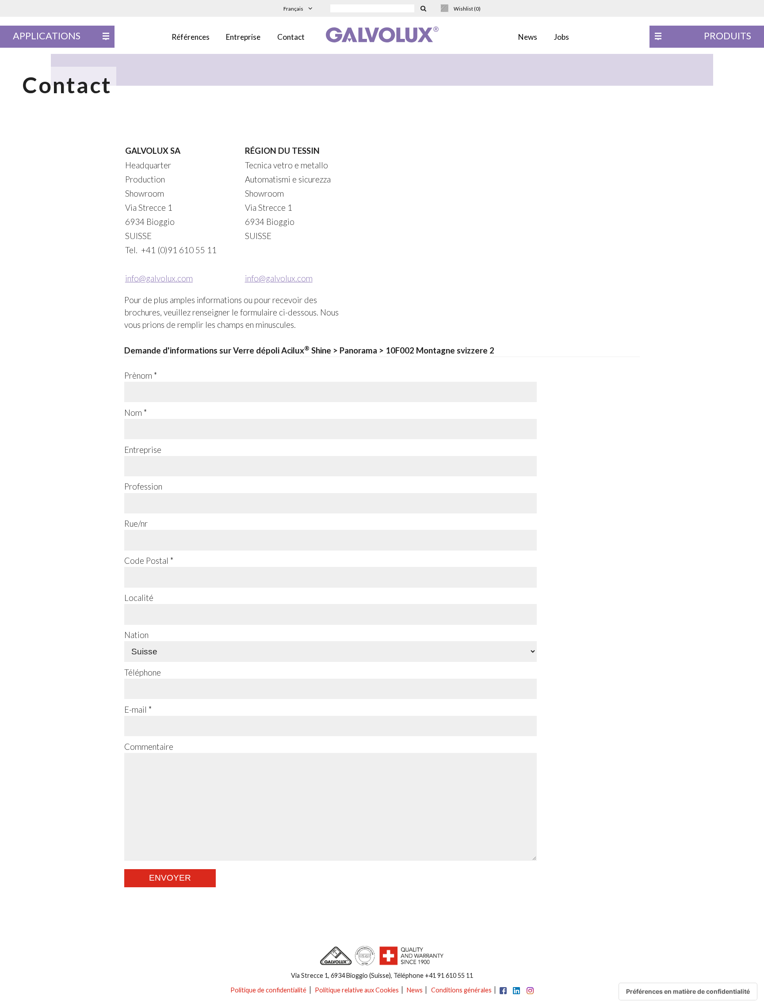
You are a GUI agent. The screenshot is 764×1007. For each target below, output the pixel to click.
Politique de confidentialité (268, 990)
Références (191, 37)
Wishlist (467, 8)
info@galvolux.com (159, 278)
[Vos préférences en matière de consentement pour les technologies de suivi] (688, 991)
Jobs (561, 37)
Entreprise (243, 37)
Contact (291, 37)
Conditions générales (461, 990)
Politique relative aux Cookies (357, 990)
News (527, 37)
